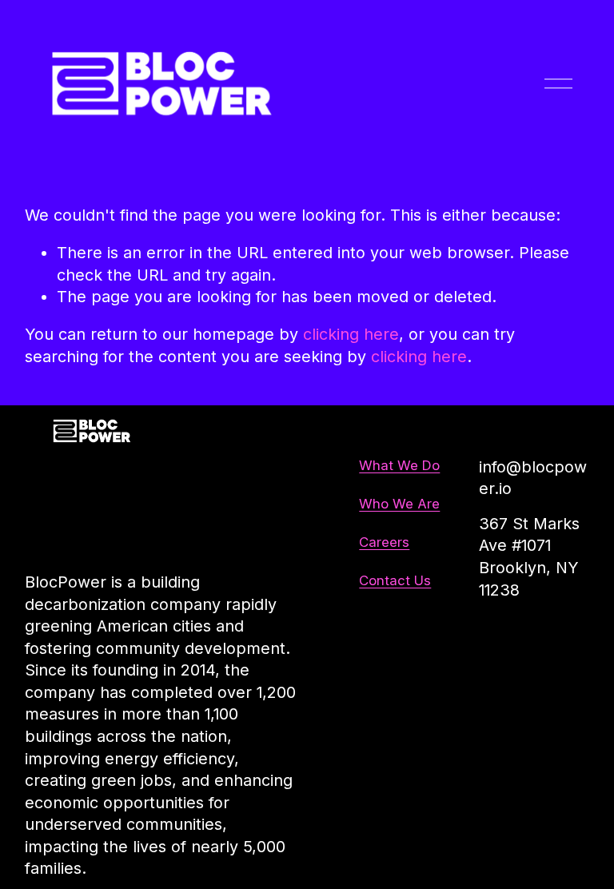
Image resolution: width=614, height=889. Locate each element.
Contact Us (395, 580)
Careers (384, 542)
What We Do (399, 465)
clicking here (351, 334)
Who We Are (399, 504)
